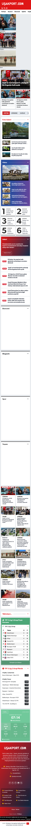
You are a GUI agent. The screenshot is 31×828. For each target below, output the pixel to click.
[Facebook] (10, 783)
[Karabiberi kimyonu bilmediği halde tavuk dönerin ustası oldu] (6, 184)
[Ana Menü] (6, 8)
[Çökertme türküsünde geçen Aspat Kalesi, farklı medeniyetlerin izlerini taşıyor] (23, 594)
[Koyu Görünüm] (2, 8)
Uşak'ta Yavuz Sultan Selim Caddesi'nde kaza (7, 583)
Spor (4, 399)
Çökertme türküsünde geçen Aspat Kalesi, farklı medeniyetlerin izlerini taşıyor (22, 604)
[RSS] (21, 783)
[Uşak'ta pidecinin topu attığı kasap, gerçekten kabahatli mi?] (8, 594)
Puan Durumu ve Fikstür (21, 796)
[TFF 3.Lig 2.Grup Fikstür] (28, 668)
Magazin (9, 218)
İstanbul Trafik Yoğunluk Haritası (7, 796)
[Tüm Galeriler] (28, 119)
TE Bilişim (19, 814)
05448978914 (16, 773)
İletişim (17, 809)
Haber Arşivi (7, 803)
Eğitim (24, 11)
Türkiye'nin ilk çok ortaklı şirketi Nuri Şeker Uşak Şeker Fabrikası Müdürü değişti (25, 222)
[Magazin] (28, 354)
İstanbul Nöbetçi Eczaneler (7, 791)
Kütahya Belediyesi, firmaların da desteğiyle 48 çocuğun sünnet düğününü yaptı (22, 584)
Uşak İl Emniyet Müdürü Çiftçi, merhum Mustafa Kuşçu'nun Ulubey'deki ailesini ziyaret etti (18, 284)
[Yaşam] (28, 444)
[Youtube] (18, 783)
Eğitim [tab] (6, 113)
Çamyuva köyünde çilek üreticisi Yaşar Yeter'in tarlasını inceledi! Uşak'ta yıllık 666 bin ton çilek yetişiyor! (25, 212)
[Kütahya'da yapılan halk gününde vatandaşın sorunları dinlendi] (23, 491)
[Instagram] (15, 783)
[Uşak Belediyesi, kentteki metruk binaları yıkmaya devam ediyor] (23, 554)
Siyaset (10, 11)
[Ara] (4, 8)
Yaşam (24, 228)
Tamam (28, 819)
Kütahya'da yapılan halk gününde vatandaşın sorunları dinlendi (17, 261)
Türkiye (3, 11)
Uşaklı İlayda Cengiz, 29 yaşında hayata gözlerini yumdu (9, 212)
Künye (13, 809)
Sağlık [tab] (22, 113)
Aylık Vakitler (6, 739)
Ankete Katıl (7, 253)
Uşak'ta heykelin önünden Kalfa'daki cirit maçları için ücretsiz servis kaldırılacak (16, 300)
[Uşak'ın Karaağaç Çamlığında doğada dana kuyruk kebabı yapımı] (6, 202)
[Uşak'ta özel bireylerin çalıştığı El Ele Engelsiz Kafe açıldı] (8, 511)
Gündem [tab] (14, 113)
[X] (12, 783)
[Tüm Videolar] (28, 162)
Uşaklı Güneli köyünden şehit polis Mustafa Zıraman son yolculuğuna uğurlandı (11, 231)
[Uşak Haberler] (13, 3)
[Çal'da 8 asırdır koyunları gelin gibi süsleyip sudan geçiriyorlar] (6, 142)
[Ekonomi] (28, 308)
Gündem (8, 209)
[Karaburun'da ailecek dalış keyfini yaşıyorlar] (6, 154)
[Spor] (28, 399)
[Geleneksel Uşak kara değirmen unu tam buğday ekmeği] (6, 196)
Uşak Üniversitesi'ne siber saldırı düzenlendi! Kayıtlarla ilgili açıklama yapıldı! (18, 292)
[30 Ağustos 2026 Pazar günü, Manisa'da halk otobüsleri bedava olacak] (8, 491)
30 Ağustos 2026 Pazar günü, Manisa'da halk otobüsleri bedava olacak (17, 275)
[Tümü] (28, 239)
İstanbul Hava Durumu (20, 791)
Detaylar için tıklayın (15, 662)
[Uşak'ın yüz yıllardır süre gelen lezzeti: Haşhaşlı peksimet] (6, 190)
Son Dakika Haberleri (23, 800)
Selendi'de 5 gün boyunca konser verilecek (10, 222)
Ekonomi (17, 11)
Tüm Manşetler (8, 800)
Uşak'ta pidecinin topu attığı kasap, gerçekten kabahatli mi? (25, 231)
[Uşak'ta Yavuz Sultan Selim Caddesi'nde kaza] (8, 574)
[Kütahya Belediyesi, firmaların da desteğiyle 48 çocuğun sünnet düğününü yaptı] (23, 574)
